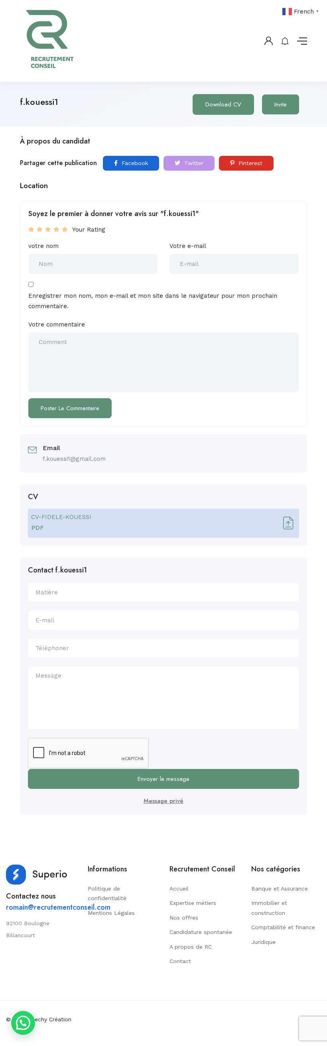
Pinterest (249, 163)
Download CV (223, 104)
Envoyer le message (163, 779)
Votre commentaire (56, 324)
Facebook (134, 163)
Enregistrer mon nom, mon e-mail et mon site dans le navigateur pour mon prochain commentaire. (152, 301)
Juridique (263, 942)
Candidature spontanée (200, 932)
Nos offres (183, 917)
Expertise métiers (192, 903)
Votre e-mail (187, 246)
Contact (180, 961)
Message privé (163, 800)
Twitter (192, 163)
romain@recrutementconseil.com (58, 907)
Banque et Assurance (279, 888)
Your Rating (88, 229)
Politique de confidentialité (107, 893)
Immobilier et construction (269, 908)
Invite (280, 104)
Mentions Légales (111, 913)
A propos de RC (190, 947)
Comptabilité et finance (283, 927)
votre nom (43, 246)
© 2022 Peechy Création (38, 1019)
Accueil (179, 888)
